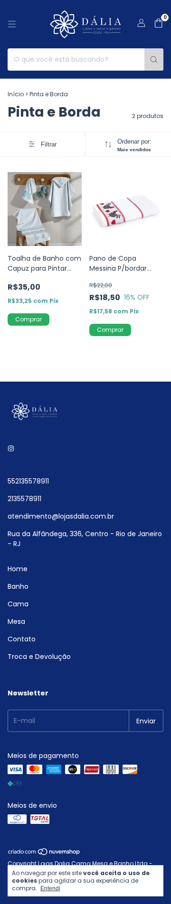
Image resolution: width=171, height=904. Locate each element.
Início (16, 94)
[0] (158, 24)
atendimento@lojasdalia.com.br (61, 516)
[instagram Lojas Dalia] (11, 449)
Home (18, 569)
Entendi (50, 888)
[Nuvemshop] (44, 854)
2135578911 (24, 498)
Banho (18, 586)
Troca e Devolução (39, 656)
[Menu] (12, 24)
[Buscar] (153, 59)
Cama (18, 604)
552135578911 (28, 481)
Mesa (16, 621)
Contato (22, 639)
